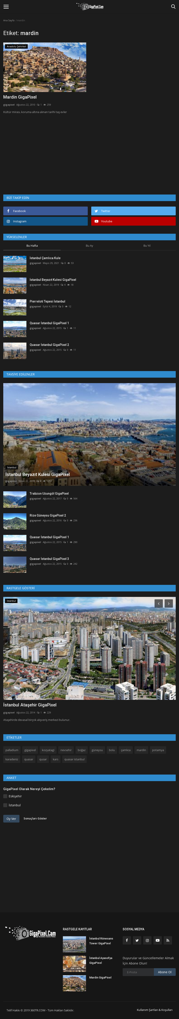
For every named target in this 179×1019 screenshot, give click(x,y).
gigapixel (9, 104)
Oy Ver (11, 819)
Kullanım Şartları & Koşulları (154, 1010)
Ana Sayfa (8, 20)
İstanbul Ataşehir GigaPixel (30, 705)
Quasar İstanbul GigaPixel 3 (49, 559)
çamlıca (126, 750)
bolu (112, 750)
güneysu (97, 750)
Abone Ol (165, 972)
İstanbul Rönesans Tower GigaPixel (101, 941)
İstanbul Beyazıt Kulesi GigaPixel (53, 279)
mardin (141, 750)
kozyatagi (48, 750)
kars (55, 759)
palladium (11, 750)
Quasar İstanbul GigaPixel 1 (49, 323)
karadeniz (11, 759)
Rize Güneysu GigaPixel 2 (48, 515)
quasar (28, 759)
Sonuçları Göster (35, 819)
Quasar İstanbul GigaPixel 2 (49, 345)
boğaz (82, 750)
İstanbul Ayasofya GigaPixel (100, 960)
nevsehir (66, 750)
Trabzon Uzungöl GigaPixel (49, 493)
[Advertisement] (89, 150)
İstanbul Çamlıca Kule (45, 258)
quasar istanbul (74, 759)
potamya (158, 750)
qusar (43, 759)
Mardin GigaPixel (20, 97)
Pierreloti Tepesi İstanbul (47, 301)
